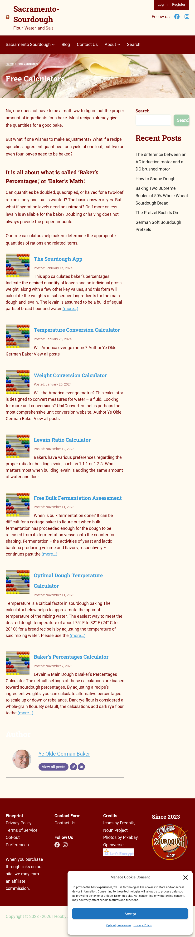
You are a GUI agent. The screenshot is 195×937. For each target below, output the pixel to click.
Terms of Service (22, 830)
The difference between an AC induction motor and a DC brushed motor (161, 161)
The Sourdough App (58, 258)
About (110, 44)
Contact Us (87, 44)
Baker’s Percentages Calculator (71, 656)
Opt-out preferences (118, 925)
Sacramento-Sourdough (36, 14)
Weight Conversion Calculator (70, 375)
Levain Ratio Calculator (62, 439)
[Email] (81, 766)
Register (178, 4)
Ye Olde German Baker (64, 754)
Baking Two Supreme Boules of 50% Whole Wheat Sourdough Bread (162, 195)
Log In (162, 4)
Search (133, 44)
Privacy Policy (143, 925)
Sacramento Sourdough (28, 44)
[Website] (73, 766)
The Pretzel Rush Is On (157, 212)
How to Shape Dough (156, 178)
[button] (185, 877)
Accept (130, 913)
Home (10, 63)
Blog (66, 44)
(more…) (70, 308)
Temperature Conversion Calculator (77, 329)
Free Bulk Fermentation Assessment (78, 497)
